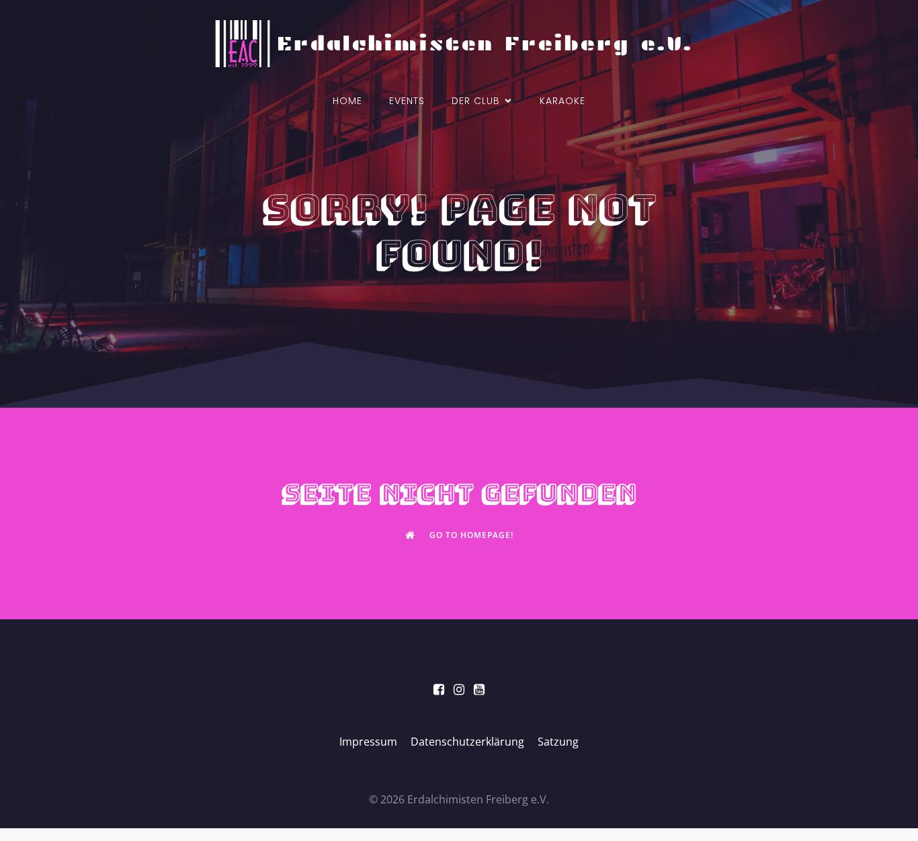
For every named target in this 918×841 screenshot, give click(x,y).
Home (347, 100)
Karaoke (562, 100)
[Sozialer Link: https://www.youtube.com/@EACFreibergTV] (479, 690)
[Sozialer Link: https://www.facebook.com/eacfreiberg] (439, 690)
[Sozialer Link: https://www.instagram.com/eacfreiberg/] (459, 690)
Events (407, 100)
